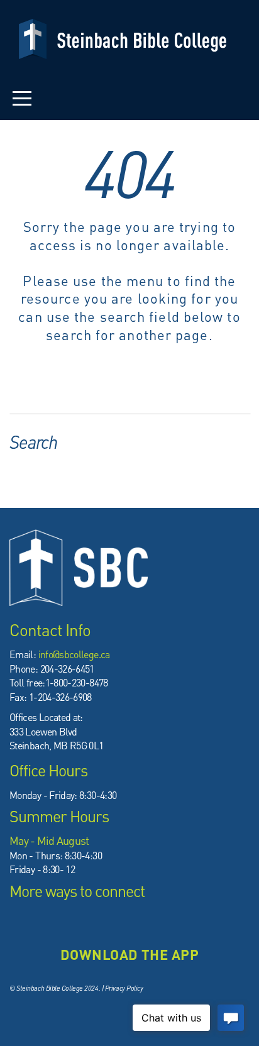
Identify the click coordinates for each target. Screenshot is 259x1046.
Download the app (129, 954)
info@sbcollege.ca (74, 654)
